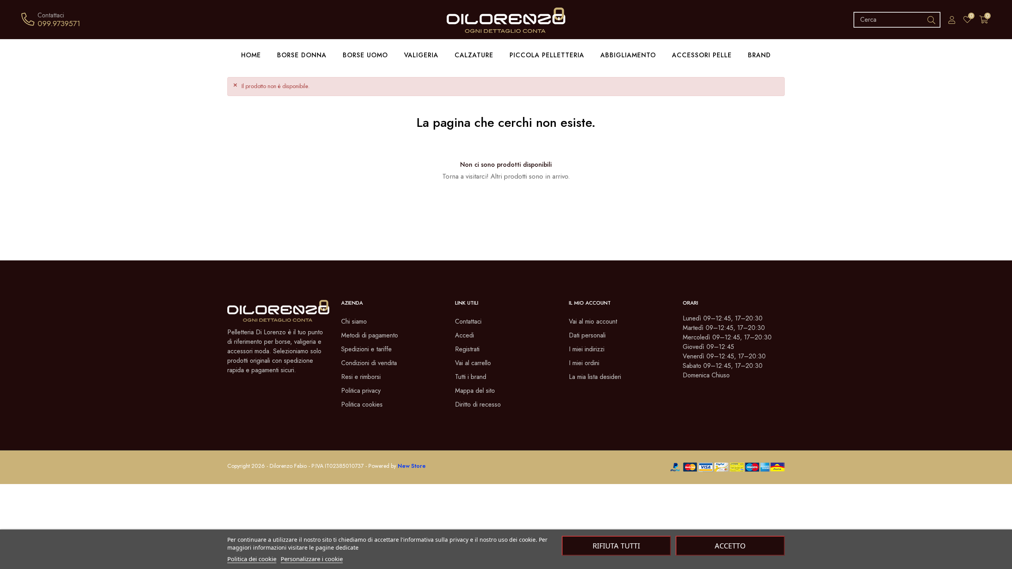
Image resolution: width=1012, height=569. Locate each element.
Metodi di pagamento (369, 335)
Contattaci (468, 321)
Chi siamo (354, 321)
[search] (931, 20)
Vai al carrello (473, 362)
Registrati (467, 349)
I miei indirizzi (586, 349)
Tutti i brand (470, 376)
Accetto (730, 545)
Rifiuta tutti (616, 545)
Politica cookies (362, 404)
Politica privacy (361, 390)
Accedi (464, 335)
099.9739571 (59, 23)
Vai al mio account (593, 321)
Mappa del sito (475, 390)
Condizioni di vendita (369, 362)
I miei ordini (584, 362)
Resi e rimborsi (361, 376)
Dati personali (587, 335)
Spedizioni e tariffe (366, 349)
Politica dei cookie (251, 559)
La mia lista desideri (595, 376)
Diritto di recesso (478, 404)
